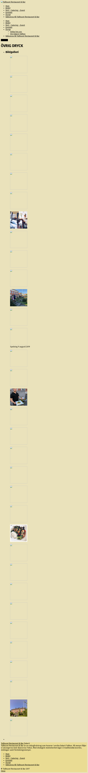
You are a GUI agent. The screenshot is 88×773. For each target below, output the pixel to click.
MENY (8, 23)
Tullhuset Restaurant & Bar (12, 743)
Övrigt (8, 29)
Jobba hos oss (16, 32)
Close (3, 771)
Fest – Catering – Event (15, 25)
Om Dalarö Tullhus (17, 34)
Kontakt (9, 27)
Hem (7, 21)
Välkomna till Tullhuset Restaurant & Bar (22, 36)
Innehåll (4, 40)
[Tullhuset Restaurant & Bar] (13, 2)
